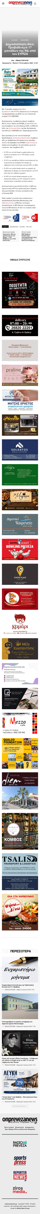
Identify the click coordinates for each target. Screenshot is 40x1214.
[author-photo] (3, 990)
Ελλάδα (14, 40)
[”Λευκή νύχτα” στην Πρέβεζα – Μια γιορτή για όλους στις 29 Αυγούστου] (20, 1081)
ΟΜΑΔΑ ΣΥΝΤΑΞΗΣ (22, 60)
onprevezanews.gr (11, 1204)
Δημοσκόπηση (14, 226)
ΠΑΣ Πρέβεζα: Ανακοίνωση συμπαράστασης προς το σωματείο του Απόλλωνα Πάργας (29, 237)
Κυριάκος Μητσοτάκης (22, 138)
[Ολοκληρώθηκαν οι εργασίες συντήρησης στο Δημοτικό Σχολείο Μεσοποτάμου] (20, 1006)
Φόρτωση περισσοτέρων (19, 1106)
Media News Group (23, 1208)
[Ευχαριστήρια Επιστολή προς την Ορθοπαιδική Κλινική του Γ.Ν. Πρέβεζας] (20, 969)
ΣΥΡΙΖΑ (16, 111)
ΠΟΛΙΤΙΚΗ (25, 40)
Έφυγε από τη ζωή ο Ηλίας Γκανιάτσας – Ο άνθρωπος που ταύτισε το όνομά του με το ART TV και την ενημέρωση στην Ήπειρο (20, 1060)
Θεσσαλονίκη (9, 203)
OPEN (10, 116)
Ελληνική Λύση (14, 128)
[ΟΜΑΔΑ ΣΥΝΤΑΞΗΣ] (20, 251)
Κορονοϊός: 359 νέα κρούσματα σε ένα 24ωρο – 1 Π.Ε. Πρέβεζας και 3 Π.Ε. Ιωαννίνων (9, 237)
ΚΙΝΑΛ (32, 123)
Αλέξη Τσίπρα (30, 142)
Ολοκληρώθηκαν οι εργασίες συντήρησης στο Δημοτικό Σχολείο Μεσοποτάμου (17, 1022)
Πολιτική (28, 226)
